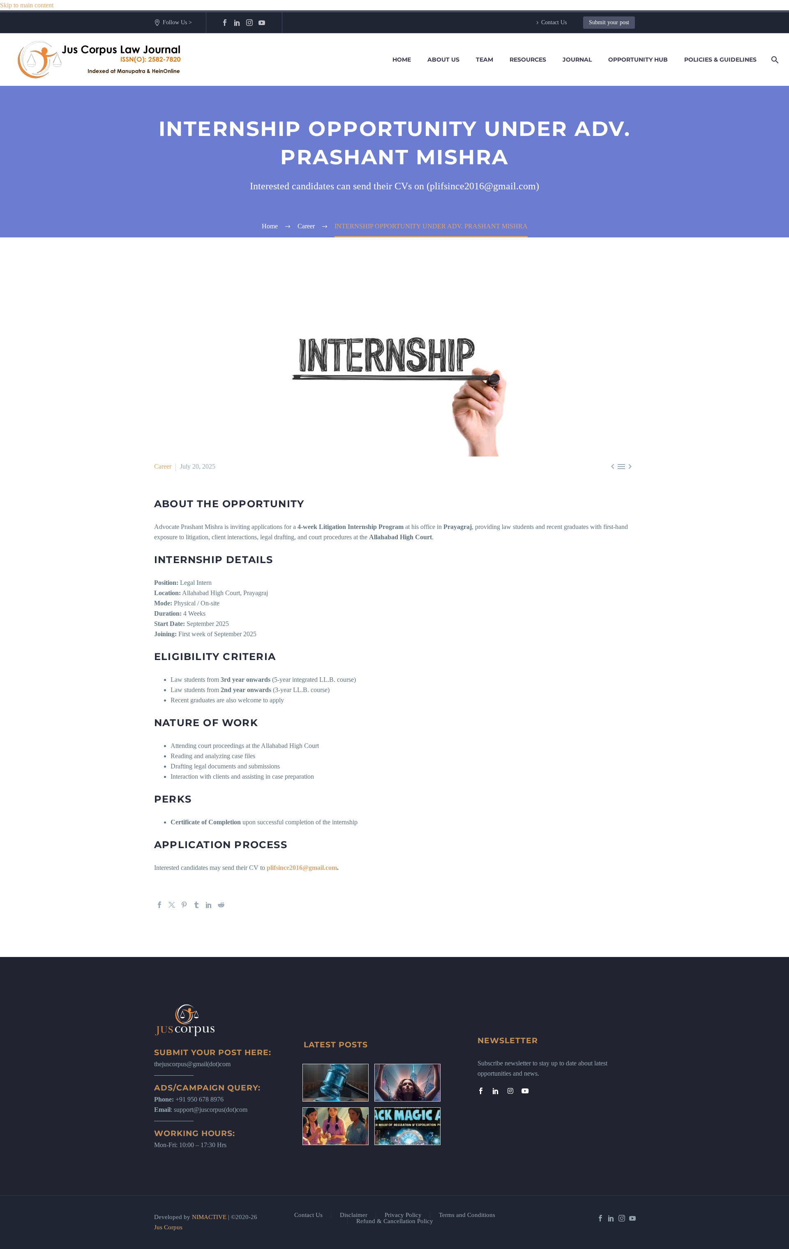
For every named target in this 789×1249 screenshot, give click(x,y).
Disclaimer (353, 1215)
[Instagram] (249, 22)
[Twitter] (171, 905)
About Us (443, 59)
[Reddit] (221, 905)
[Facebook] (225, 22)
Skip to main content (26, 5)
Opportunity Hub (638, 59)
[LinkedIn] (237, 22)
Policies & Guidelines (720, 59)
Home (401, 59)
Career (162, 466)
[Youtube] (525, 1091)
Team (484, 59)
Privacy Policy (403, 1215)
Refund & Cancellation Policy (394, 1221)
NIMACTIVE (209, 1217)
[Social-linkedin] (495, 1091)
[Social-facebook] (481, 1091)
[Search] (773, 59)
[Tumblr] (196, 905)
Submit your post (609, 22)
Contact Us (554, 22)
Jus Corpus (168, 1227)
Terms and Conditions (467, 1215)
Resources (528, 59)
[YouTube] (262, 22)
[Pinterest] (184, 905)
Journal (577, 59)
